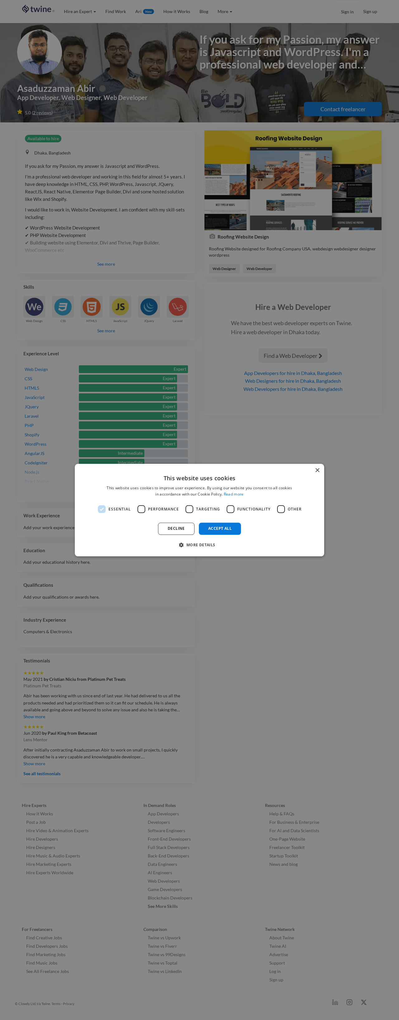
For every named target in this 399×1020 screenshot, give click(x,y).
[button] (199, 544)
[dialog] (199, 510)
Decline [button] (176, 528)
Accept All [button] (220, 528)
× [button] (317, 470)
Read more (234, 494)
